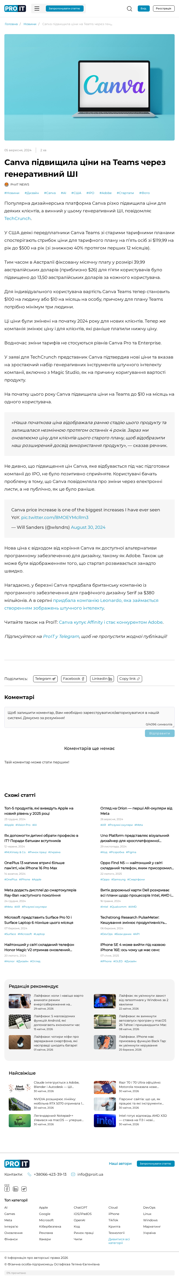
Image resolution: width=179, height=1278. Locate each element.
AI (5, 1207)
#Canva (50, 193)
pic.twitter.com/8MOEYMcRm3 (54, 517)
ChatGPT (80, 1207)
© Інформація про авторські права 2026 (36, 1257)
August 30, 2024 (88, 527)
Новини (30, 24)
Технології (116, 1233)
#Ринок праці (37, 852)
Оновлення (13, 1233)
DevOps (149, 1207)
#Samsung (118, 879)
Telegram (24, 1189)
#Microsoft (25, 934)
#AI (63, 193)
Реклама (46, 1233)
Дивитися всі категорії (119, 1241)
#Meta (138, 824)
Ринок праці (84, 1233)
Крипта (114, 1226)
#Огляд (35, 961)
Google (44, 1214)
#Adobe (106, 193)
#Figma (131, 852)
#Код (103, 852)
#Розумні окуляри (120, 824)
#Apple (9, 824)
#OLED (118, 961)
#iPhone (24, 879)
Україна (149, 1233)
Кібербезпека (50, 1226)
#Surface (10, 934)
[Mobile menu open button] (36, 8)
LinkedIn (15, 1189)
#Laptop (39, 934)
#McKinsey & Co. (15, 852)
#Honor (9, 961)
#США (76, 193)
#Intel (104, 906)
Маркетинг (152, 1226)
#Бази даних (122, 934)
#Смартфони (136, 879)
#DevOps (106, 934)
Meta (8, 1220)
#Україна (54, 852)
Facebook (7, 1189)
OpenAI (79, 1220)
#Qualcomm (118, 906)
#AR (103, 824)
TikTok (113, 1220)
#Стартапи (125, 193)
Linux (147, 1214)
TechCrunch (17, 218)
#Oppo (105, 879)
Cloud (112, 1207)
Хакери (45, 1239)
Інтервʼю (11, 1226)
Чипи (78, 1239)
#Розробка (116, 852)
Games (9, 1214)
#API (136, 934)
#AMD (132, 906)
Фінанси (11, 1239)
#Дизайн (32, 193)
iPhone (113, 1214)
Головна (11, 24)
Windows (150, 1220)
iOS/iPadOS (83, 1214)
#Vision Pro (23, 824)
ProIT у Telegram (61, 636)
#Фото (144, 193)
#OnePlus (10, 879)
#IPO (90, 193)
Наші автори (120, 1164)
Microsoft (46, 1220)
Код (77, 1226)
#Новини (11, 193)
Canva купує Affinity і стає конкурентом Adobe (111, 622)
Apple (43, 1207)
